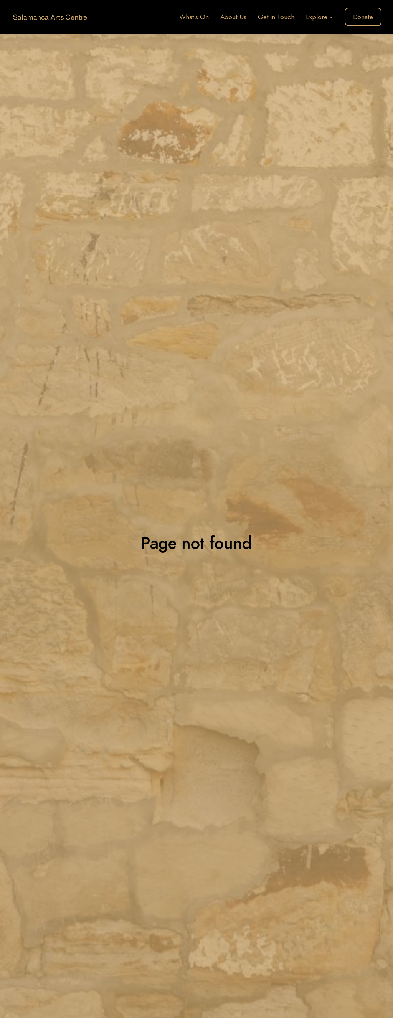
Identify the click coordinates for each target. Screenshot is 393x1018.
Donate (363, 17)
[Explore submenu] (331, 17)
